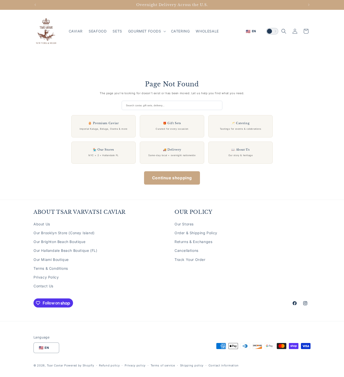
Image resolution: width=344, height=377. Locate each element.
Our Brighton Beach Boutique (59, 241)
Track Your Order (190, 259)
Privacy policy (135, 365)
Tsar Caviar (55, 365)
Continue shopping (172, 177)
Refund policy (109, 365)
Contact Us (43, 286)
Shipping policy (192, 365)
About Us (41, 224)
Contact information (224, 365)
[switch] (272, 31)
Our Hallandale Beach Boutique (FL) (65, 250)
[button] (146, 31)
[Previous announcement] (35, 5)
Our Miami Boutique (51, 259)
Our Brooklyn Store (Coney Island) (64, 233)
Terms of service (163, 365)
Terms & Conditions (50, 268)
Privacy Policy (46, 277)
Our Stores (184, 224)
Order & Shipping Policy (196, 233)
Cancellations (186, 250)
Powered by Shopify (79, 365)
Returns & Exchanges (193, 241)
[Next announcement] (308, 5)
